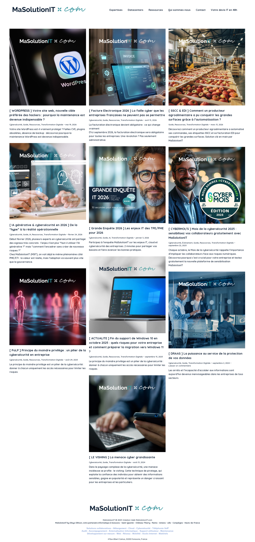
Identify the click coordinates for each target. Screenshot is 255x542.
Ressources (34, 124)
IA (30, 234)
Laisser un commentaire (180, 365)
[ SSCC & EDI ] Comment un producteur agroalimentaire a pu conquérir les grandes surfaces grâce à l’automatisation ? (200, 115)
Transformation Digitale (52, 124)
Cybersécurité (15, 124)
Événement (187, 243)
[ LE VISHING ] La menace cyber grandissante (122, 457)
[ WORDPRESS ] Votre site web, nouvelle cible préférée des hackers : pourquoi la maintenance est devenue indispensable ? (47, 115)
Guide (25, 124)
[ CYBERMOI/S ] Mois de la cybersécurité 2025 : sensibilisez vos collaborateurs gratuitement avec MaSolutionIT (205, 233)
